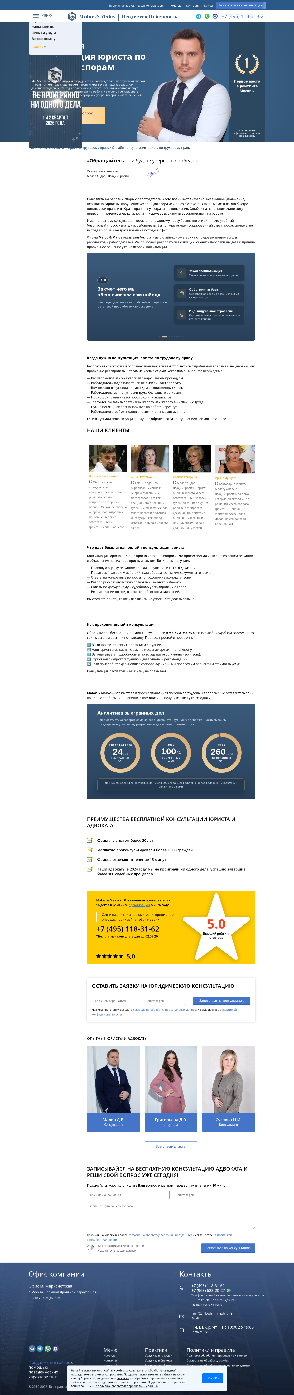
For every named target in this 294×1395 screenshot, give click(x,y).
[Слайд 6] (177, 336)
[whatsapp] (48, 1348)
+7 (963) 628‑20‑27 (208, 1290)
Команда (175, 5)
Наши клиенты (43, 27)
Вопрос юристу (43, 38)
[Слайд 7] (179, 336)
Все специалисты (171, 1146)
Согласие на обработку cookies (208, 1360)
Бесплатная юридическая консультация (137, 5)
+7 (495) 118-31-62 (243, 16)
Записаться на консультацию (240, 5)
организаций (139, 905)
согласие (123, 1378)
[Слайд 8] (182, 336)
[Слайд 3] (169, 336)
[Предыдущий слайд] (93, 297)
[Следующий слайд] (249, 297)
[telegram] (199, 16)
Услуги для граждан (158, 1355)
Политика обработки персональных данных (217, 1355)
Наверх (38, 47)
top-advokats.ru (247, 135)
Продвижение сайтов (49, 1362)
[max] (55, 1348)
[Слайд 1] (160, 336)
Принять (212, 1378)
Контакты (192, 5)
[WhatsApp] (207, 16)
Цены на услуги (44, 33)
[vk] (32, 1348)
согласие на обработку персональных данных (165, 1009)
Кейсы (208, 5)
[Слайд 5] (174, 336)
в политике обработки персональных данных (126, 1386)
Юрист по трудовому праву (88, 147)
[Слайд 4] (172, 336)
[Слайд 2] (164, 336)
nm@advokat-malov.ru (212, 1313)
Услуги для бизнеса (158, 1360)
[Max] (215, 16)
